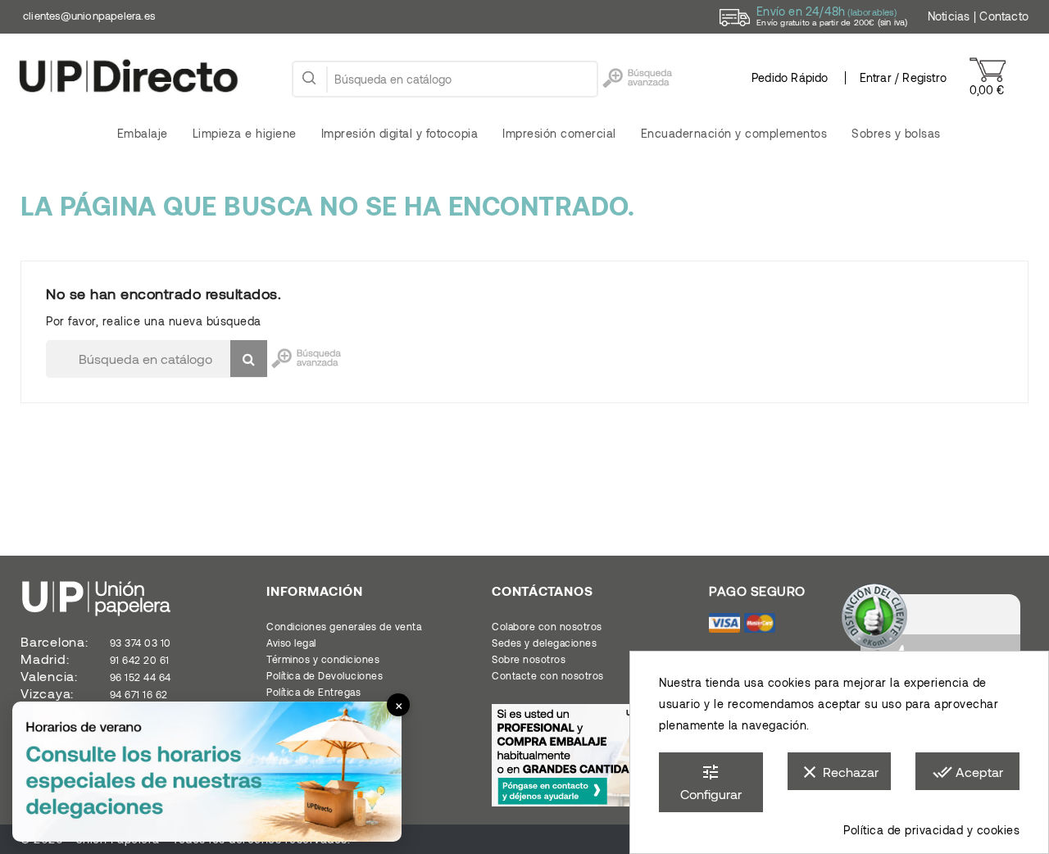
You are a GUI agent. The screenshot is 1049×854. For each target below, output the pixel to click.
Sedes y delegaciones (544, 642)
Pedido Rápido (790, 77)
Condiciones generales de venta (343, 626)
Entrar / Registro (903, 77)
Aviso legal (291, 642)
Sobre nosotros (528, 659)
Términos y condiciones (322, 659)
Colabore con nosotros (547, 626)
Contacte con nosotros (548, 675)
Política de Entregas (313, 691)
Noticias (949, 16)
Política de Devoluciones (324, 675)
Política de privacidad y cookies (931, 830)
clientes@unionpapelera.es (89, 15)
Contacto (1004, 16)
